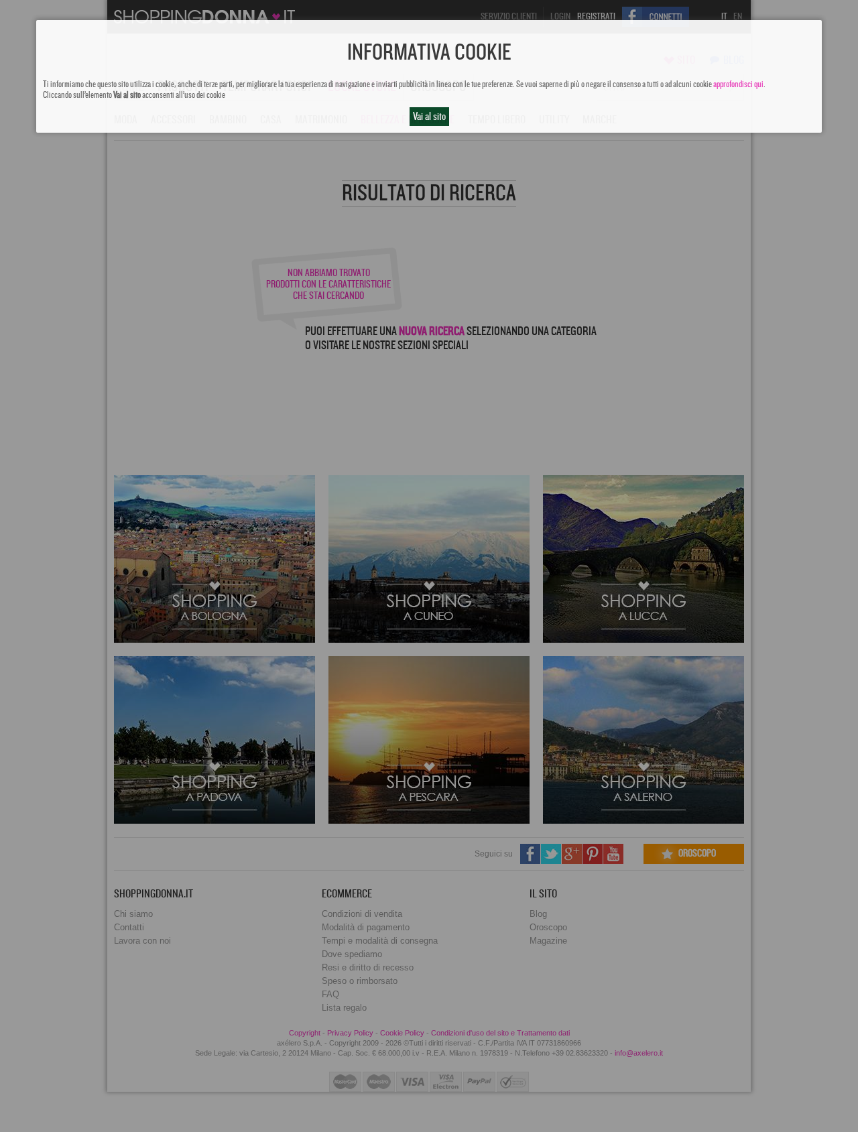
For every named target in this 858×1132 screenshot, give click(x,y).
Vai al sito (429, 117)
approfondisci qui (738, 84)
